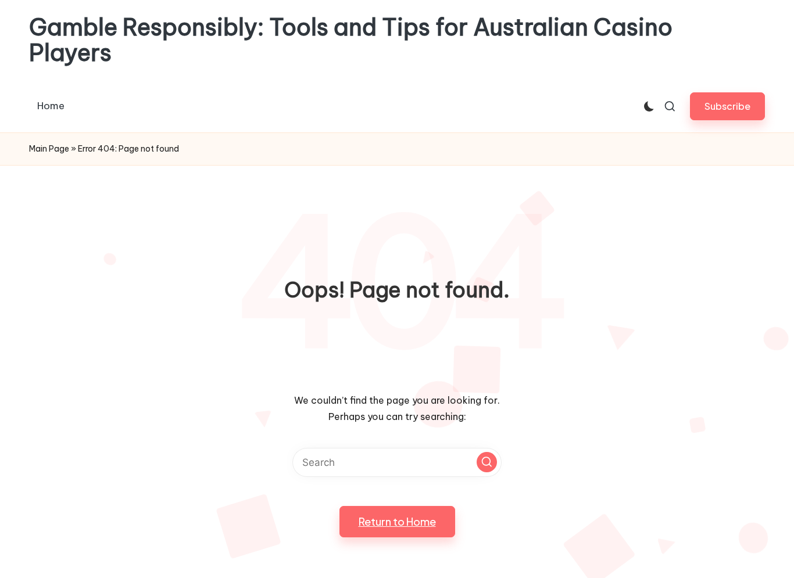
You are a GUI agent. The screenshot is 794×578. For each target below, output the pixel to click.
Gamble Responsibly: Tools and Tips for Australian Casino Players (351, 40)
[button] (727, 106)
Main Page (49, 148)
